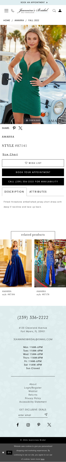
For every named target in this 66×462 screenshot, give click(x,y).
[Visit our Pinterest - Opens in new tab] (39, 425)
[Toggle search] (54, 10)
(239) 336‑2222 (33, 317)
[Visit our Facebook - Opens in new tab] (17, 425)
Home (6, 20)
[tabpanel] (33, 74)
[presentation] (16, 263)
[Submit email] (46, 414)
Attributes (38, 191)
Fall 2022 (33, 20)
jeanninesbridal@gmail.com (33, 339)
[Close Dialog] (3, 452)
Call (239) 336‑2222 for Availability (33, 181)
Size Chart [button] (10, 154)
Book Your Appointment (33, 172)
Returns (33, 394)
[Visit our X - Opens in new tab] (49, 425)
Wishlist (33, 391)
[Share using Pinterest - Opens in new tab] (14, 128)
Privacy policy (33, 398)
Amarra (19, 20)
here (42, 459)
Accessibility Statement (33, 401)
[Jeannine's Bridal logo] (33, 10)
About (33, 384)
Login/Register (33, 387)
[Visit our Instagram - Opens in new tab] (28, 425)
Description (14, 191)
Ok (9, 452)
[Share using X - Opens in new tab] (20, 128)
